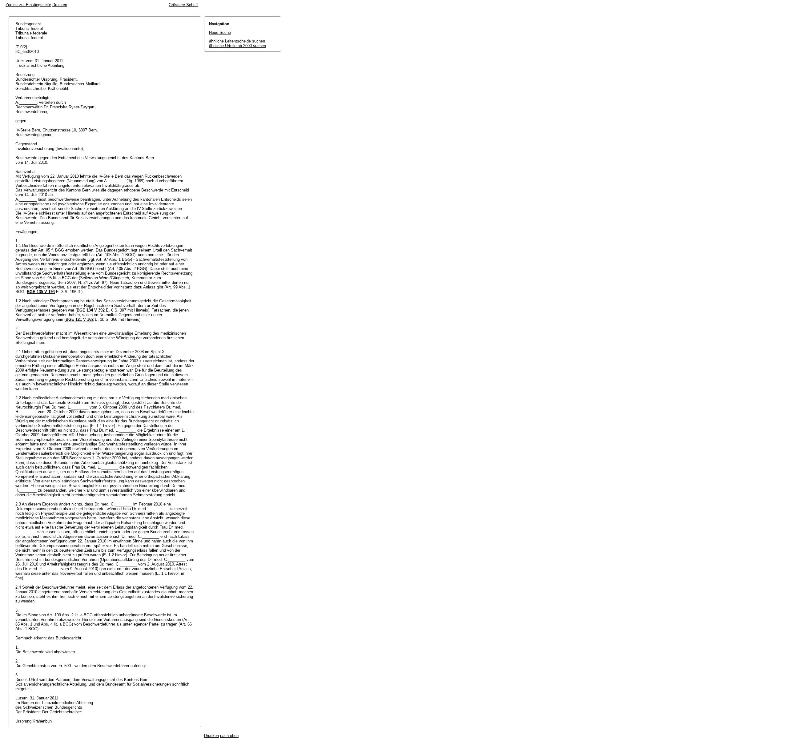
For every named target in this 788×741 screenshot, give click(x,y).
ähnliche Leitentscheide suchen (237, 41)
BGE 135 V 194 (41, 291)
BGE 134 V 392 (91, 310)
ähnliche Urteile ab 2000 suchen (237, 45)
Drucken (59, 4)
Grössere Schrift (183, 4)
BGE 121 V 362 (80, 319)
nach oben (229, 735)
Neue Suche (220, 32)
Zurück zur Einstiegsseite (28, 4)
